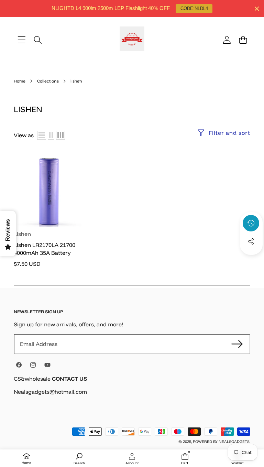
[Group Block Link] (132, 389)
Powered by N (207, 441)
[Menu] (21, 39)
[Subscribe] (237, 344)
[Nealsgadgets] (132, 40)
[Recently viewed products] (251, 223)
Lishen (22, 233)
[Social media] (251, 241)
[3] (60, 135)
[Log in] (226, 39)
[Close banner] (257, 9)
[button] (243, 39)
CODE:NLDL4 (194, 8)
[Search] (37, 39)
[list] (41, 135)
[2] (51, 135)
